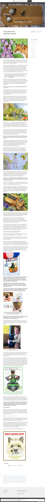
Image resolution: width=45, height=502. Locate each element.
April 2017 (32, 48)
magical (15, 481)
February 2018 (33, 41)
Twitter (23, 494)
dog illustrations (12, 480)
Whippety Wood (9, 122)
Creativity (17, 475)
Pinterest (18, 494)
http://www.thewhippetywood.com (11, 415)
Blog (32, 5)
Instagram (19, 494)
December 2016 (33, 57)
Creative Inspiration (6, 480)
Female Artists (23, 475)
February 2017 (33, 52)
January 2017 (33, 54)
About (35, 5)
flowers (4, 481)
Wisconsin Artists (23, 482)
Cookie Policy (19, 500)
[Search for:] (36, 31)
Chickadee (7, 14)
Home (28, 5)
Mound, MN (5, 492)
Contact (40, 5)
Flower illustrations (23, 480)
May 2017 (32, 46)
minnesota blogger (20, 481)
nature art (5, 482)
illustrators (12, 481)
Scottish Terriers (12, 482)
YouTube (21, 494)
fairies (18, 480)
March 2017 (33, 50)
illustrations (8, 481)
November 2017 (34, 43)
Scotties (8, 482)
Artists (7, 475)
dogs (19, 475)
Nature (24, 481)
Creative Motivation (12, 475)
